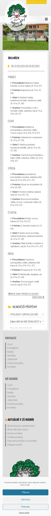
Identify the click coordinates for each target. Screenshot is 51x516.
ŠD (36, 2)
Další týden (37, 297)
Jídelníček (12, 359)
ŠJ (44, 2)
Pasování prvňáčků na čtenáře (22, 441)
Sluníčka (11, 355)
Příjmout (25, 492)
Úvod (9, 344)
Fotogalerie (13, 348)
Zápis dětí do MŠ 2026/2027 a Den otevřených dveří (25, 322)
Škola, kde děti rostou (17, 429)
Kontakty (11, 366)
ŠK (40, 2)
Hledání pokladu (15, 437)
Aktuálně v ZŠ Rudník (21, 419)
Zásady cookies (24, 513)
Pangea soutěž (14, 444)
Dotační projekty (15, 363)
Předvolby (25, 507)
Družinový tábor (14, 433)
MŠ (32, 2)
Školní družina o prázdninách (21, 426)
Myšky (10, 351)
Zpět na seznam (31, 293)
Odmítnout (25, 499)
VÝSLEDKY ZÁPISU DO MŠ (24, 314)
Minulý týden (15, 293)
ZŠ (28, 2)
